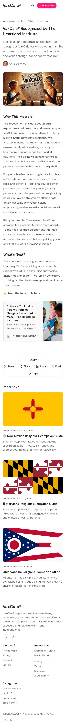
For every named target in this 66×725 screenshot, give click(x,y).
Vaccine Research (12, 688)
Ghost (42, 714)
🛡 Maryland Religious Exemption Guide (30, 504)
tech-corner (9, 702)
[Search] (33, 5)
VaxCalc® (16, 714)
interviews (9, 21)
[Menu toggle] (60, 5)
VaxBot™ (7, 693)
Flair (52, 714)
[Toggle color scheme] (8, 719)
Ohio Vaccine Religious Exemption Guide (31, 572)
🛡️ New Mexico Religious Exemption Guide (33, 436)
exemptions (9, 430)
